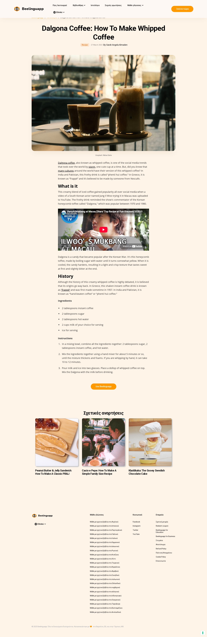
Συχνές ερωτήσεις (113, 5)
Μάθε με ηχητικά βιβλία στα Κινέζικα (104, 555)
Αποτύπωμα (160, 544)
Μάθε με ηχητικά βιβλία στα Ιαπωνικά (104, 546)
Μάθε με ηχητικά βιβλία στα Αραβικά (104, 571)
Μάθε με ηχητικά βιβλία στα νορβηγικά (105, 587)
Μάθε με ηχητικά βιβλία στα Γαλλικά (104, 534)
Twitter (135, 530)
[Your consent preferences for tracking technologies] (203, 633)
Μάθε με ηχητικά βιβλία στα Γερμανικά (105, 542)
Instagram (137, 526)
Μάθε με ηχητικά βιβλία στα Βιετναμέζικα (106, 608)
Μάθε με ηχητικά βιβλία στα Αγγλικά (104, 522)
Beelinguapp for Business (165, 536)
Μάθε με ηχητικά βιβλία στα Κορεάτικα (105, 567)
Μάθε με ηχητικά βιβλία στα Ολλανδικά (105, 583)
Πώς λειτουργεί (60, 5)
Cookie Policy (161, 557)
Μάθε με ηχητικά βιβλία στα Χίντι (103, 559)
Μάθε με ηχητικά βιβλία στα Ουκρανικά (105, 600)
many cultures (66, 170)
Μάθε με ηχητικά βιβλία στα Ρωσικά (104, 551)
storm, (92, 166)
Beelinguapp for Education (162, 531)
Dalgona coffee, (66, 162)
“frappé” (65, 289)
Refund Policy (161, 549)
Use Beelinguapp (104, 386)
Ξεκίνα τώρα (182, 9)
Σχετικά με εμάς (162, 522)
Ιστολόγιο (95, 5)
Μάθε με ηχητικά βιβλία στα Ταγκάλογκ (105, 604)
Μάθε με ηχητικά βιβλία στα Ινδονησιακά (105, 596)
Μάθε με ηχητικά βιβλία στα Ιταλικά (104, 538)
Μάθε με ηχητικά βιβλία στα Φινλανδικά (105, 612)
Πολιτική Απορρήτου (164, 553)
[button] (79, 5)
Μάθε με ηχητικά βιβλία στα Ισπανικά (104, 526)
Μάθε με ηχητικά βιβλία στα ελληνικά (104, 592)
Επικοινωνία (161, 561)
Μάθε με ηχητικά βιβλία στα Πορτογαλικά (106, 530)
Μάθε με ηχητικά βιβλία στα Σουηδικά (104, 575)
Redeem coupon (162, 526)
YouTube (136, 534)
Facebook (136, 522)
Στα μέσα (159, 540)
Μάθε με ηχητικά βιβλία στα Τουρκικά (104, 563)
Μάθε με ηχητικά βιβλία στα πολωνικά (105, 579)
